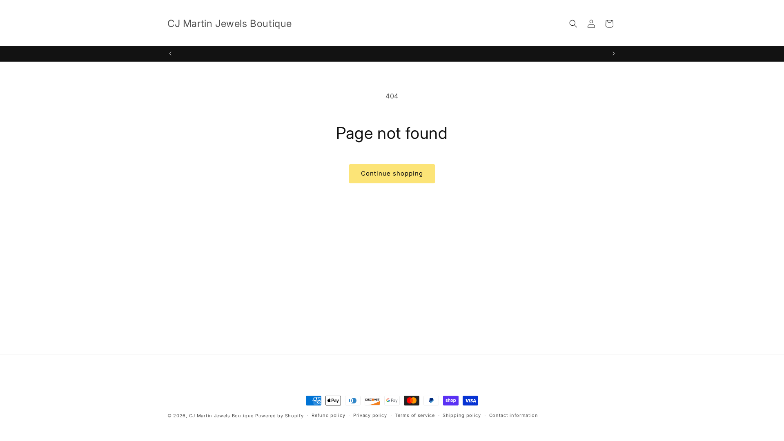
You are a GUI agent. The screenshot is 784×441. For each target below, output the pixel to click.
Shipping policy (462, 415)
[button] (573, 24)
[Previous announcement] (170, 53)
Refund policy (328, 415)
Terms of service (414, 415)
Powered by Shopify (279, 416)
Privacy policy (370, 415)
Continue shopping (392, 173)
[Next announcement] (614, 53)
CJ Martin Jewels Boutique (221, 416)
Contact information (513, 415)
